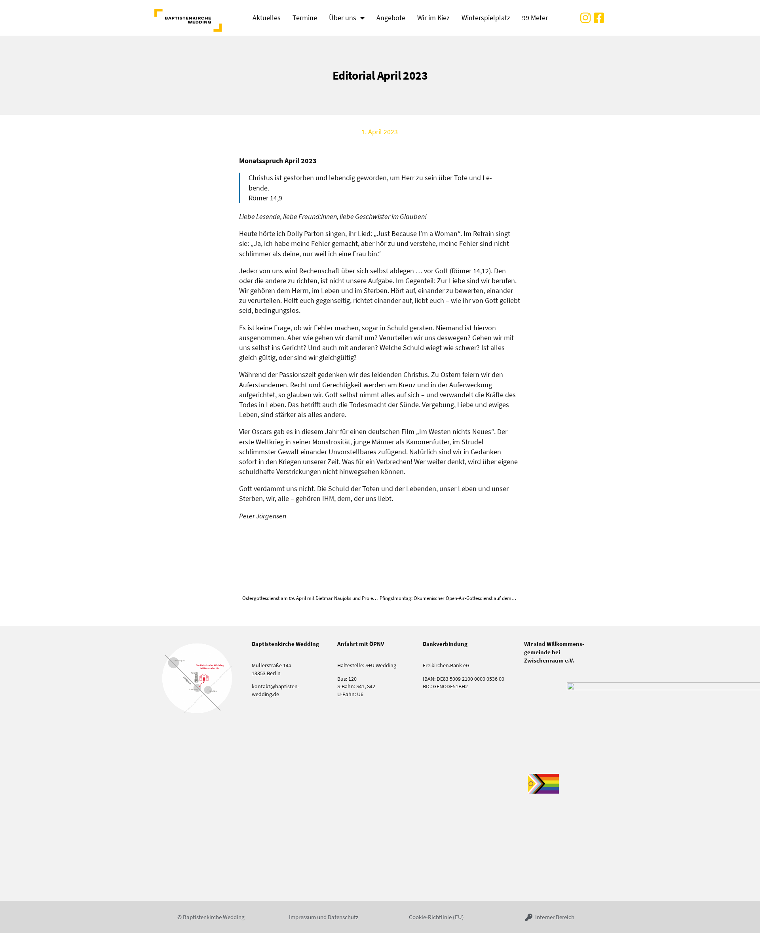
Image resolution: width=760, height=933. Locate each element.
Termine (305, 17)
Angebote (390, 17)
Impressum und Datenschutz (323, 917)
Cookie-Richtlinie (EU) (436, 917)
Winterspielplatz (486, 17)
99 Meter (535, 17)
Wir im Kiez (433, 17)
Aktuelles (267, 17)
